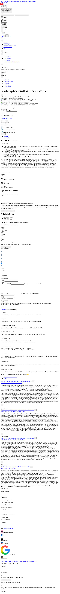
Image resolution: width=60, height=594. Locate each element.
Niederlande (16, 69)
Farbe (2, 109)
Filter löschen (4, 27)
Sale (4, 48)
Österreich (8, 69)
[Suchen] (2, 6)
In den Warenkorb (5, 122)
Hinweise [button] (6, 136)
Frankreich (3, 69)
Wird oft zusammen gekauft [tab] (10, 377)
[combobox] (7, 4)
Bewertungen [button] (7, 137)
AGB (7, 561)
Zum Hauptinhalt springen (7, 1)
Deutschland (22, 69)
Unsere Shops (7, 56)
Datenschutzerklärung (23, 561)
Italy (12, 69)
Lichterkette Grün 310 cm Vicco (8, 468)
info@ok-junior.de (8, 528)
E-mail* (3, 282)
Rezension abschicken (11, 309)
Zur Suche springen (17, 1)
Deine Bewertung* (5, 248)
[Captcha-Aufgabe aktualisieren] (2, 296)
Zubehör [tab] (6, 378)
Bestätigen (3, 72)
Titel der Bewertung (6, 283)
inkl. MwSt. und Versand (6, 118)
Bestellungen (7, 86)
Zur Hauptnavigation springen (29, 1)
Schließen (3, 591)
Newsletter (7, 60)
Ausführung (3, 110)
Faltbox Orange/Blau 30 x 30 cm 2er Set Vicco (11, 383)
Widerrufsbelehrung (13, 561)
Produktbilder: (4, 302)
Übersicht (6, 80)
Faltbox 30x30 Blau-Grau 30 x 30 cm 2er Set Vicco (13, 411)
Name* (2, 280)
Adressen (6, 83)
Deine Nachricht (5, 293)
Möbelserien (6, 44)
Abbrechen (3, 309)
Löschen (9, 580)
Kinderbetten (7, 43)
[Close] (1, 575)
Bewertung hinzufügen (6, 247)
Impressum (3, 561)
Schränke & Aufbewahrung (10, 45)
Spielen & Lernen (8, 47)
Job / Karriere (7, 58)
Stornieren (3, 580)
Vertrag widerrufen (33, 561)
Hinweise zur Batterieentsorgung (12, 61)
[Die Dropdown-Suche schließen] (5, 6)
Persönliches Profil (8, 81)
